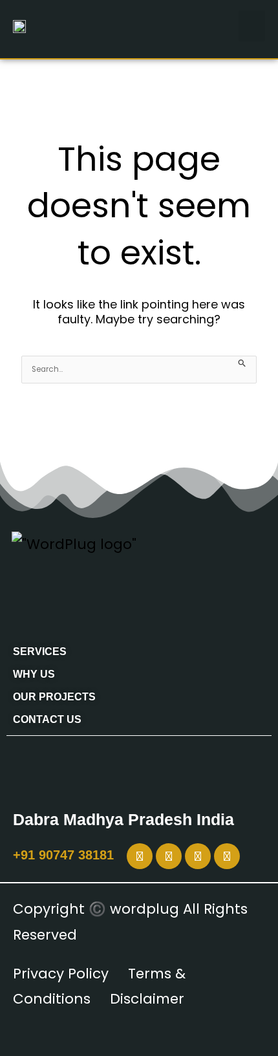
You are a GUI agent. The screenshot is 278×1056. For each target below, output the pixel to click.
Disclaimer (147, 999)
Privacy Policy (61, 974)
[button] (252, 25)
